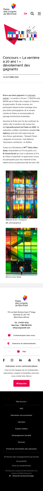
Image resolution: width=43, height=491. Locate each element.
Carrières (21, 422)
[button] (32, 14)
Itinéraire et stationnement (24, 343)
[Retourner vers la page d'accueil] (10, 9)
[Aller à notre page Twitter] (38, 360)
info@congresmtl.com (21, 328)
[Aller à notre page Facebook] (4, 360)
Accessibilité (21, 461)
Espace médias (21, 429)
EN (25, 13)
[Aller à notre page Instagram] (12, 360)
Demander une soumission (21, 415)
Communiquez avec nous (24, 335)
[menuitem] (21, 335)
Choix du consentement (21, 466)
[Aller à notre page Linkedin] (20, 360)
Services (21, 442)
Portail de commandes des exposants (21, 449)
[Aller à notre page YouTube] (29, 360)
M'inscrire (21, 383)
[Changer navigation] (39, 14)
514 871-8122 (23, 323)
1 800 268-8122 (26, 325)
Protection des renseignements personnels (21, 457)
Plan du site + (21, 402)
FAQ (24, 352)
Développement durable (21, 435)
